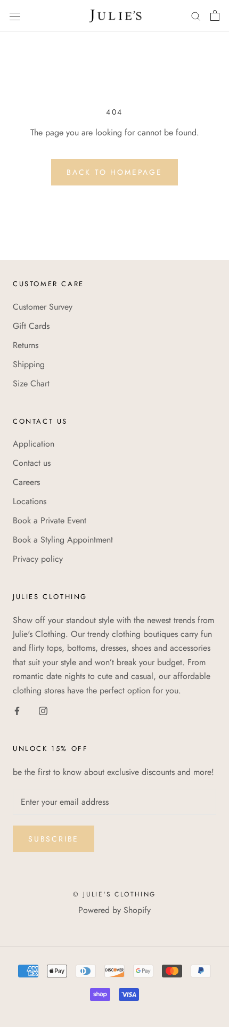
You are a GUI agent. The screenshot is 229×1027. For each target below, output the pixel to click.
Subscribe (53, 839)
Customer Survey (42, 307)
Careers (26, 482)
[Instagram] (43, 710)
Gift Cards (31, 326)
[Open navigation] (15, 15)
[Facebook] (17, 710)
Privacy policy (38, 559)
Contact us (32, 463)
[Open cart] (214, 15)
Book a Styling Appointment (63, 539)
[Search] (196, 15)
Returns (25, 345)
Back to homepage (114, 172)
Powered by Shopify (114, 910)
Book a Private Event (49, 520)
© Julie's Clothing (114, 894)
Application (33, 444)
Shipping (29, 364)
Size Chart (31, 383)
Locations (29, 501)
